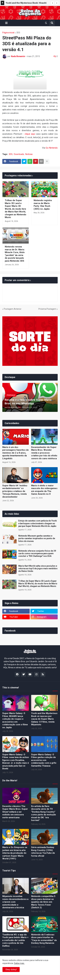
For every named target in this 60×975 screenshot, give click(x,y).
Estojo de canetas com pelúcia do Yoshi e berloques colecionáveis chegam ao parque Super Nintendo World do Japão (37, 523)
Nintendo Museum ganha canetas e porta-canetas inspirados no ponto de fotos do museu (36, 538)
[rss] (42, 674)
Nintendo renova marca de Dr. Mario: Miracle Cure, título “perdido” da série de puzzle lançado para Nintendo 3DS (15, 253)
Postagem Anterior (12, 309)
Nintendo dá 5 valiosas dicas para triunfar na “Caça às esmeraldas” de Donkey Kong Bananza (44, 938)
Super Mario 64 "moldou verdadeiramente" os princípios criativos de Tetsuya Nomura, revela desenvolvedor (14, 491)
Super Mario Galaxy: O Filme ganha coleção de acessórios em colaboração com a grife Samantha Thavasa (43, 760)
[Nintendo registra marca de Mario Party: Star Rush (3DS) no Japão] (44, 189)
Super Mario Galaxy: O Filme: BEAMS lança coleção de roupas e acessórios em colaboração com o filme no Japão (15, 720)
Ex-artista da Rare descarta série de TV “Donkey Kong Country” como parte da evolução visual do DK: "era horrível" (43, 813)
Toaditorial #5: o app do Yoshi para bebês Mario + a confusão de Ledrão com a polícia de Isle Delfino (15, 940)
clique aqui (30, 134)
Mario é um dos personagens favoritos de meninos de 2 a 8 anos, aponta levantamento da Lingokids (15, 453)
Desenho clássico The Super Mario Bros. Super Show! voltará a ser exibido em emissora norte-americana (15, 812)
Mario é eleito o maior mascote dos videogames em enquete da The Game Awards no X (44, 489)
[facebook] (17, 674)
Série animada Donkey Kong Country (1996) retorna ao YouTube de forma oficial (43, 851)
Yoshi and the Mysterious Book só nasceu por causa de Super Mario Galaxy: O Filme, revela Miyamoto (44, 719)
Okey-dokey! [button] (11, 969)
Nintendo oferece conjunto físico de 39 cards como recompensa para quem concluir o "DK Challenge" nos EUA (37, 553)
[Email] (41, 161)
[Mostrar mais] (46, 161)
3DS (18, 33)
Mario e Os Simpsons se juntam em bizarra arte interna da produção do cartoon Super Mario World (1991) (14, 853)
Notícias (29, 154)
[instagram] (36, 674)
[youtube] (30, 674)
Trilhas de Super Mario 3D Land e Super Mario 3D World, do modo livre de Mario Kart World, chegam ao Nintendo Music (15, 209)
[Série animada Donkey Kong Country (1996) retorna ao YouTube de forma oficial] (44, 837)
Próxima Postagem (47, 309)
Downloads (19, 154)
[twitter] (23, 674)
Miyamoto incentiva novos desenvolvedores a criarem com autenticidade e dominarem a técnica (15, 902)
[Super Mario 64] (15, 475)
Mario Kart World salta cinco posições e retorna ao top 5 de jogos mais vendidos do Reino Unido (38, 568)
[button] (52, 3)
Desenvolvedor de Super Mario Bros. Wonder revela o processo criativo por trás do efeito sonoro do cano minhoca (44, 453)
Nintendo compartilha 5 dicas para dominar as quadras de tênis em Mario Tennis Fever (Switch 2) (43, 902)
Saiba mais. (19, 963)
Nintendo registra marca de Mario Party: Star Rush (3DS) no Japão (43, 204)
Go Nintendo (52, 148)
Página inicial (8, 33)
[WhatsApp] (29, 161)
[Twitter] (24, 161)
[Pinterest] (35, 161)
